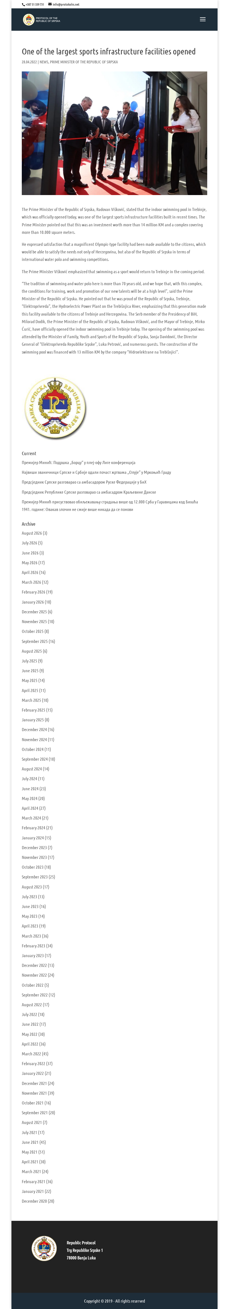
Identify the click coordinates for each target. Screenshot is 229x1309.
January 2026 (33, 601)
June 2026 (30, 552)
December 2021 (34, 1083)
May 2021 (29, 1151)
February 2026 (33, 591)
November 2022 (34, 974)
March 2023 (31, 935)
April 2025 (30, 690)
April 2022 (30, 1043)
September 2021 (35, 1112)
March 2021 (31, 1171)
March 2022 (31, 1053)
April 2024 (30, 808)
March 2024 (31, 817)
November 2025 (34, 621)
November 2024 (34, 739)
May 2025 (29, 680)
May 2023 (29, 916)
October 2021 (33, 1102)
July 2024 (29, 778)
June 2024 (30, 788)
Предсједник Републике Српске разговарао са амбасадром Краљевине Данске (89, 491)
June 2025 (30, 670)
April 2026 (30, 572)
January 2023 (33, 955)
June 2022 (30, 1024)
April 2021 (30, 1161)
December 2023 (34, 847)
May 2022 (29, 1034)
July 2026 (29, 542)
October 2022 (33, 985)
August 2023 (32, 886)
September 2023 (35, 876)
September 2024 (35, 759)
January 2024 (33, 837)
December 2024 (34, 729)
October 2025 (33, 631)
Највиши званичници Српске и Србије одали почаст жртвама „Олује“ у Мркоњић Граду (96, 472)
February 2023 (33, 945)
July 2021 (29, 1132)
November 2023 (34, 857)
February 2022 (33, 1063)
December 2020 (34, 1201)
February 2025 (33, 709)
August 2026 (32, 532)
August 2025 (32, 651)
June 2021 (30, 1142)
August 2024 (32, 768)
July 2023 (29, 896)
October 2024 (33, 749)
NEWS (44, 61)
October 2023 (33, 867)
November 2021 (34, 1093)
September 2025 (35, 641)
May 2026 (29, 562)
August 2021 (32, 1122)
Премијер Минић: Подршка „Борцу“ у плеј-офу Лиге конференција (78, 462)
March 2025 (31, 700)
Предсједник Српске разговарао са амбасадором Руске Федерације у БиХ (84, 481)
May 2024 (29, 798)
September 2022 (35, 994)
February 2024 (33, 827)
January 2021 (33, 1191)
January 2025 (33, 719)
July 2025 (29, 660)
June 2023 (30, 906)
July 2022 (29, 1014)
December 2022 (34, 965)
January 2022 (33, 1073)
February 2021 (33, 1181)
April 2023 (30, 925)
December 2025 (34, 611)
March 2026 (31, 582)
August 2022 (32, 1004)
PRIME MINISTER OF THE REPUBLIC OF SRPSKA (84, 61)
